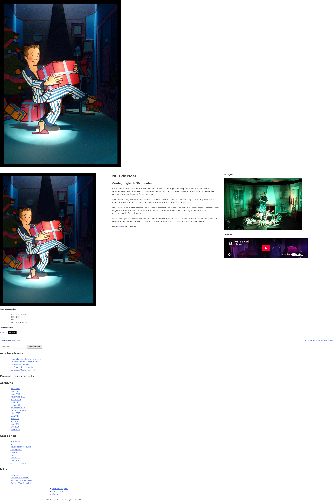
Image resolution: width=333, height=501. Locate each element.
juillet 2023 (15, 413)
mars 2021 (15, 429)
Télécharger (12, 332)
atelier (13, 444)
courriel (121, 226)
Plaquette (3, 332)
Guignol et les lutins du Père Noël (26, 359)
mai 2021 (15, 424)
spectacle (15, 460)
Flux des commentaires (21, 480)
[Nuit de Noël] (263, 229)
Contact (56, 494)
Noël (11, 340)
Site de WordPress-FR (21, 483)
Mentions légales (60, 488)
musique (15, 452)
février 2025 (16, 399)
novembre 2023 (18, 408)
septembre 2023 (18, 410)
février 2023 (16, 421)
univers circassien (18, 463)
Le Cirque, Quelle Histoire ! (23, 370)
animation (15, 441)
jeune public (16, 449)
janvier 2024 (16, 405)
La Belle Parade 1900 (20, 364)
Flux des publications (20, 478)
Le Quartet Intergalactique (23, 367)
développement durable (22, 447)
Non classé (16, 458)
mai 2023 (15, 419)
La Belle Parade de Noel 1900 (24, 362)
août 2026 (15, 389)
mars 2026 (15, 394)
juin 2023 (15, 416)
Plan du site (57, 491)
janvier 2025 (16, 402)
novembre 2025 (18, 397)
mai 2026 (15, 391)
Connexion (15, 475)
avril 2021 (15, 427)
